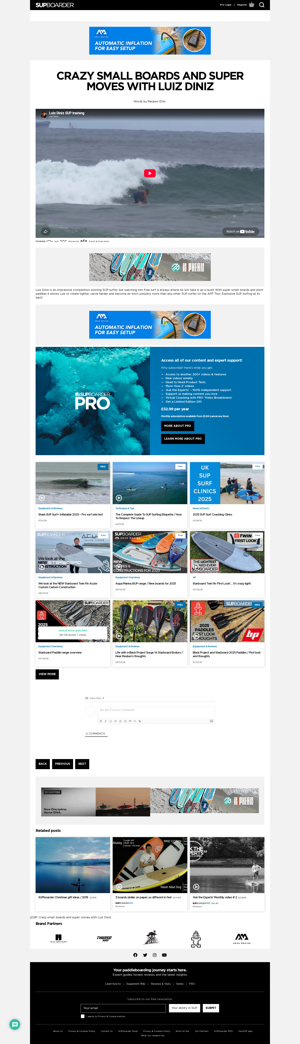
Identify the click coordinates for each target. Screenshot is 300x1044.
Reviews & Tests (161, 984)
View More (47, 674)
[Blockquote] (130, 721)
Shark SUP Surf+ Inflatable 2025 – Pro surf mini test (70, 514)
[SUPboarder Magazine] (55, 5)
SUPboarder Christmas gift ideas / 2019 (67, 897)
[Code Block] (134, 721)
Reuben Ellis (156, 101)
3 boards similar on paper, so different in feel (148, 897)
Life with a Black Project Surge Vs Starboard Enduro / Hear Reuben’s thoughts (149, 654)
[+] (149, 721)
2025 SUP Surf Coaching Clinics (212, 514)
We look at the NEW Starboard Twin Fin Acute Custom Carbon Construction (67, 585)
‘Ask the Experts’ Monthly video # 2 (219, 897)
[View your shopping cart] (252, 5)
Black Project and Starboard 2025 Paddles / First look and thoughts (226, 654)
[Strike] (115, 721)
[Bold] (100, 721)
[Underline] (110, 721)
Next (267, 939)
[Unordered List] (125, 721)
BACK (43, 764)
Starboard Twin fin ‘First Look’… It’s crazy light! (222, 583)
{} (144, 721)
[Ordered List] (120, 721)
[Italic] (105, 721)
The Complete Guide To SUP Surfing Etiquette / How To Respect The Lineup (148, 516)
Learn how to (113, 984)
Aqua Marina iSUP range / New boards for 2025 (145, 583)
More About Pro (177, 426)
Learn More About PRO (183, 439)
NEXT (82, 764)
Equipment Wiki (135, 984)
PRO (192, 984)
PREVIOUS (62, 764)
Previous (33, 939)
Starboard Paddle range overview (60, 652)
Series (180, 984)
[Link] (139, 721)
